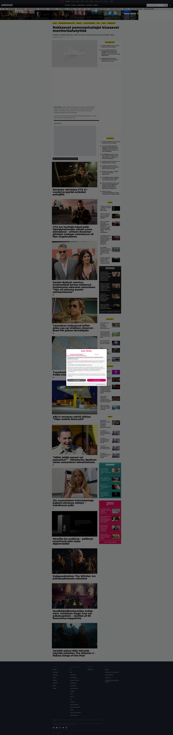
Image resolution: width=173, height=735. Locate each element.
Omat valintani (76, 380)
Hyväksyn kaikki (96, 380)
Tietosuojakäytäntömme (101, 384)
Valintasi (96, 354)
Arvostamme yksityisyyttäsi (76, 354)
